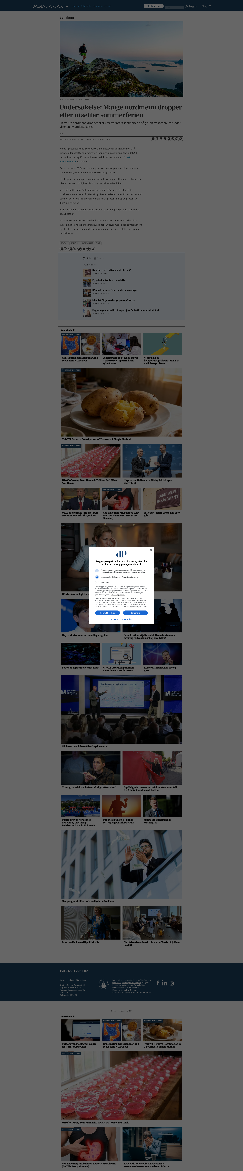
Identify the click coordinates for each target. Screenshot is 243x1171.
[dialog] (121, 585)
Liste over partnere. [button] (118, 595)
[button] (121, 582)
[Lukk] (150, 550)
